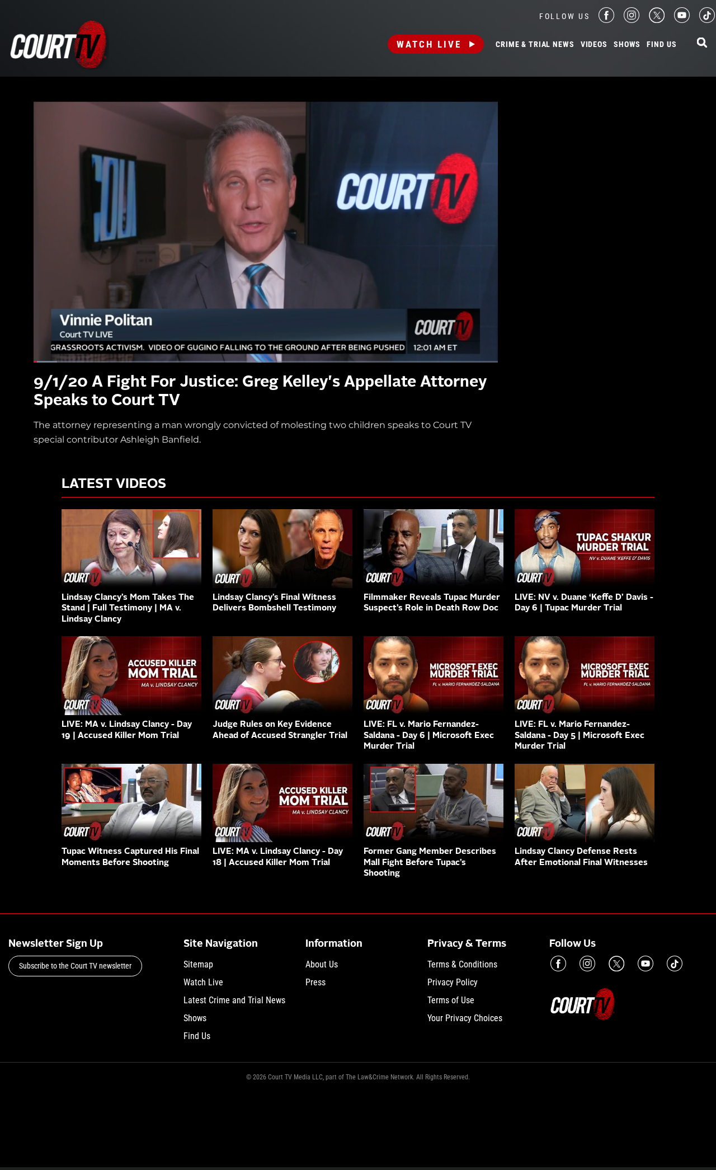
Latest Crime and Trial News (234, 1000)
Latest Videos (114, 484)
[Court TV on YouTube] (682, 20)
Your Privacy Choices (464, 1018)
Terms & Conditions (462, 964)
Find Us (661, 45)
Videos (594, 45)
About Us (321, 964)
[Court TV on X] (657, 20)
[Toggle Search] (702, 43)
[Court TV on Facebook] (606, 20)
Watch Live (429, 44)
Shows (627, 45)
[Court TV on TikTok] (707, 20)
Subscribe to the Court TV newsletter (75, 965)
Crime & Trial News (535, 45)
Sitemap (198, 964)
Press (315, 982)
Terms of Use (450, 1000)
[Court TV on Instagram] (631, 20)
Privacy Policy (452, 982)
